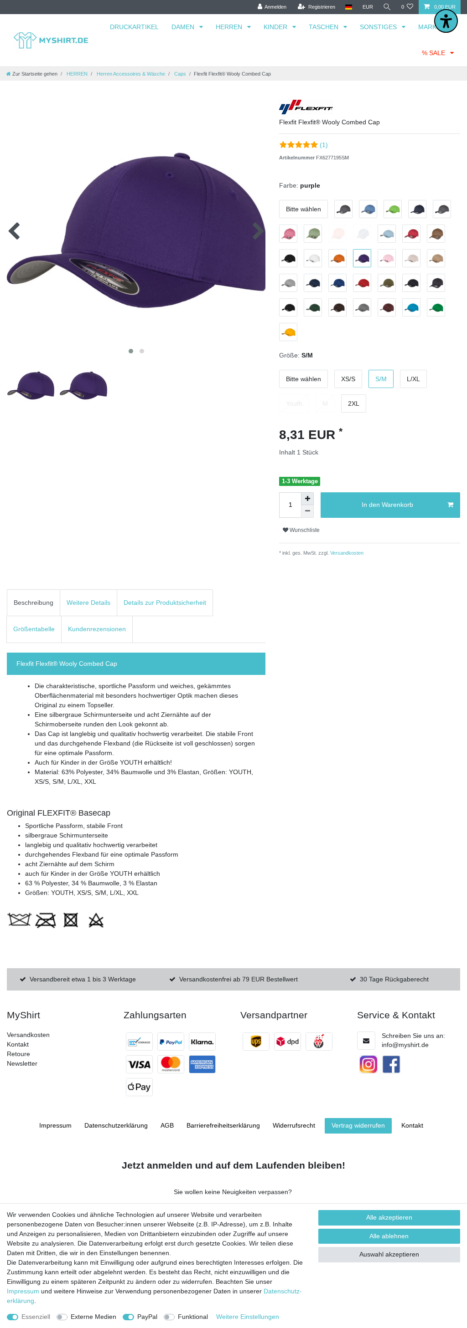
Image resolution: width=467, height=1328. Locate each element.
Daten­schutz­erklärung (116, 1125)
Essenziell (35, 1316)
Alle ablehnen (389, 1236)
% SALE (434, 52)
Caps (179, 74)
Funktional (193, 1316)
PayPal (147, 1316)
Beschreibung (33, 602)
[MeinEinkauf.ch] (319, 1041)
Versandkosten (346, 553)
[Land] (348, 7)
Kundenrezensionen (97, 629)
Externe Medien (93, 1316)
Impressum (55, 1125)
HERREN (230, 27)
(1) (324, 144)
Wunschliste (304, 530)
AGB (167, 1125)
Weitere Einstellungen (247, 1316)
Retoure (18, 1053)
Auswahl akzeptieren (389, 1254)
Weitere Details (88, 602)
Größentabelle (34, 629)
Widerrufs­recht (294, 1125)
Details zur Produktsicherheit (165, 602)
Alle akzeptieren (389, 1217)
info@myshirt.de (405, 1044)
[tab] (33, 602)
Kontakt (18, 1044)
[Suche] (387, 7)
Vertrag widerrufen (358, 1125)
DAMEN (183, 27)
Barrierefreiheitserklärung (223, 1125)
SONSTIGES (379, 27)
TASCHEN (324, 27)
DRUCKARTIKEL (134, 27)
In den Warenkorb (387, 504)
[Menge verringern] (307, 511)
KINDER (276, 27)
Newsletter (22, 1063)
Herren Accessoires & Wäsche (130, 74)
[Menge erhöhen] (307, 498)
